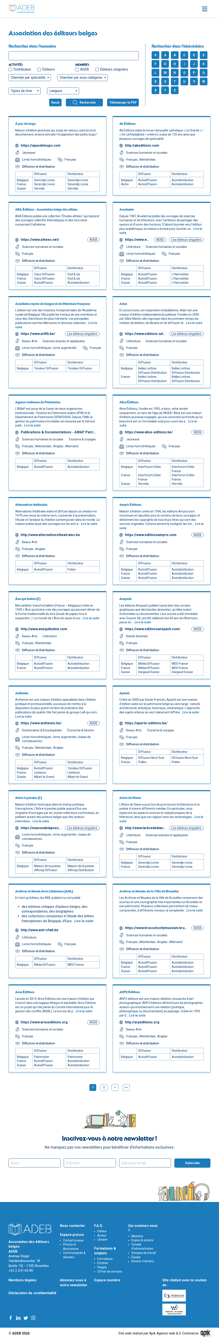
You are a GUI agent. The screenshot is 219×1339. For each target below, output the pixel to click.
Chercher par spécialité (28, 77)
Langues (55, 91)
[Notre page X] (26, 1318)
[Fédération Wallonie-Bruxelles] (174, 1295)
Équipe (136, 1257)
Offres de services (109, 1271)
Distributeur (22, 69)
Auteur (102, 1235)
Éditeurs (48, 69)
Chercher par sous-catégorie (81, 77)
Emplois (102, 1263)
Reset (55, 102)
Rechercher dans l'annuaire (32, 46)
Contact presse (73, 1240)
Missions (137, 1236)
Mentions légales (23, 1280)
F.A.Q (98, 1226)
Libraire (102, 1239)
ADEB (84, 69)
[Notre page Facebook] (11, 1318)
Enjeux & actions (142, 1240)
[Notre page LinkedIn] (18, 1318)
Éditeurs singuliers (114, 69)
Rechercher (88, 102)
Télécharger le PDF (123, 102)
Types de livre (21, 91)
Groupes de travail (143, 1253)
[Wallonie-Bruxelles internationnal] (174, 1309)
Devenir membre (142, 1261)
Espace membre (107, 1280)
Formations (105, 1259)
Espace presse (72, 1235)
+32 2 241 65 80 (21, 1270)
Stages (102, 1267)
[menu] (204, 8)
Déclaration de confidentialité (32, 1293)
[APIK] (205, 1333)
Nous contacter (72, 1226)
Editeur (102, 1231)
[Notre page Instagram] (33, 1318)
